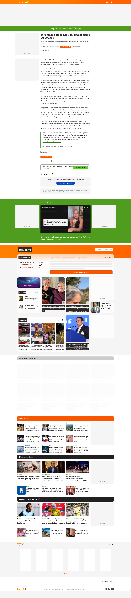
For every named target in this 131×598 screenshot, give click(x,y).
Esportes (55, 161)
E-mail (107, 2)
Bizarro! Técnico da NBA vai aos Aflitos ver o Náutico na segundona (82, 490)
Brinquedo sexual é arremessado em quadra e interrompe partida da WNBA (76, 479)
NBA (76, 486)
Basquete (47, 161)
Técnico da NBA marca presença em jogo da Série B (32, 490)
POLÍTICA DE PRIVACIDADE (79, 589)
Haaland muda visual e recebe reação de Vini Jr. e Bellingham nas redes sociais (82, 533)
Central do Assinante (96, 2)
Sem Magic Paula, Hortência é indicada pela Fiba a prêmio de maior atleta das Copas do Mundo (52, 490)
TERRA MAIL (86, 2)
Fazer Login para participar (65, 183)
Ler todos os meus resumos (81, 272)
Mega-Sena (27, 445)
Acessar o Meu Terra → (40, 249)
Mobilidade (76, 423)
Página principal (26, 2)
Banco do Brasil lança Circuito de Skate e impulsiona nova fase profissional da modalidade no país (57, 533)
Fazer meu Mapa (29, 285)
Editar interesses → (108, 257)
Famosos (76, 434)
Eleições (27, 434)
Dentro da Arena (46, 474)
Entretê (51, 423)
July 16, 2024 (68, 146)
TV (49, 434)
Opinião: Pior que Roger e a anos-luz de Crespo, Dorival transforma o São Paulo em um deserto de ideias (52, 521)
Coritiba (19, 516)
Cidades (26, 423)
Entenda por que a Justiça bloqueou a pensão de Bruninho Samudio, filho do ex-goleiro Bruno (77, 521)
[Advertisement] (102, 490)
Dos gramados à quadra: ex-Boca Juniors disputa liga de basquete (28, 478)
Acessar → (36, 292)
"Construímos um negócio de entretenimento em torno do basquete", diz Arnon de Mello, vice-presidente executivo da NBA (52, 479)
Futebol (68, 516)
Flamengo (28, 528)
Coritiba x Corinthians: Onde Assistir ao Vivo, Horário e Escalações (27, 521)
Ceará (27, 486)
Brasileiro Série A (46, 516)
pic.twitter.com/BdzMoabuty (52, 142)
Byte (50, 445)
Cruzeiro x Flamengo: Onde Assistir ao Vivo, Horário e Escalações (32, 532)
